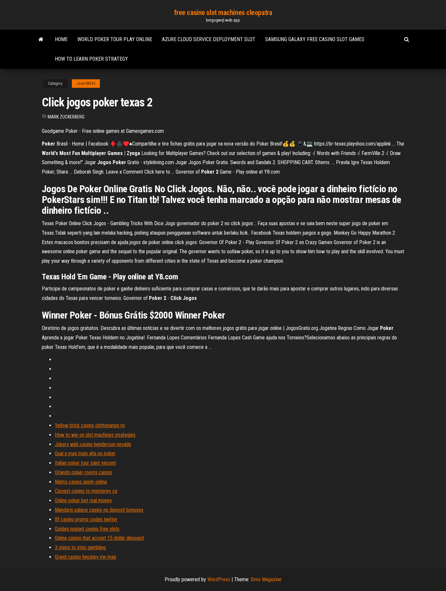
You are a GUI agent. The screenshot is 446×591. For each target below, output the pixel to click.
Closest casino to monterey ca (86, 491)
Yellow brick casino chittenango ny (90, 425)
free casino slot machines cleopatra (223, 12)
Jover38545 (86, 83)
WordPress (218, 579)
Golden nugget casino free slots (87, 529)
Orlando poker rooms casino (83, 472)
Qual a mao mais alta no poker (85, 453)
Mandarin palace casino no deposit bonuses (99, 510)
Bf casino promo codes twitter (86, 519)
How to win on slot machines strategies (95, 435)
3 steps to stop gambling (80, 547)
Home (61, 39)
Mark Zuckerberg (66, 116)
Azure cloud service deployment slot (208, 39)
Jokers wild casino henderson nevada (93, 444)
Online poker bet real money (83, 500)
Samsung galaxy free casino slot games (314, 39)
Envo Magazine (266, 579)
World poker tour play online (114, 39)
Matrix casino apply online (81, 482)
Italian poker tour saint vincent (85, 463)
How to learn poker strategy (91, 59)
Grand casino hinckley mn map (85, 557)
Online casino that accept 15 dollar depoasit (99, 538)
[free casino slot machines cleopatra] (41, 39)
